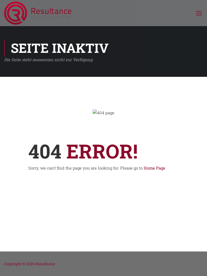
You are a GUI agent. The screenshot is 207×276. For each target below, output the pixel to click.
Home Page (154, 168)
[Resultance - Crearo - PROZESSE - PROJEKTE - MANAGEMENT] (37, 13)
